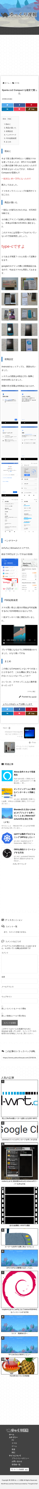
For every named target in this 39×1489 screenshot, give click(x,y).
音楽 (13, 1449)
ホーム (7, 83)
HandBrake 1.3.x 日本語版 (19, 1376)
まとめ (7, 142)
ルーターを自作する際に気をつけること (19, 1247)
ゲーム (14, 1446)
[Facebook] (19, 105)
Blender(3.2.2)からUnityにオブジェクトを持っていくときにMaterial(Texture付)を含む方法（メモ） (19, 815)
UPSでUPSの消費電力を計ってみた (19, 1268)
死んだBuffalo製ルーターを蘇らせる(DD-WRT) (19, 1118)
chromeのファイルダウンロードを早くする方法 (19, 1140)
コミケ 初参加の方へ (19, 1333)
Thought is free (32, 1484)
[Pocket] (19, 109)
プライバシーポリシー (20, 1458)
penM (34, 697)
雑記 (33, 691)
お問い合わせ (17, 1461)
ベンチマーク (10, 135)
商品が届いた (10, 128)
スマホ (16, 83)
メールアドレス (8, 987)
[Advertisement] (19, 55)
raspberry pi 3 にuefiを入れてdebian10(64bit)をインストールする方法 (19, 1310)
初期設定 (8, 131)
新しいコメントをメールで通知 (14, 1009)
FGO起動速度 (10, 138)
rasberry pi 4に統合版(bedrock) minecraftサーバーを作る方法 (19, 1182)
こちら (6, 194)
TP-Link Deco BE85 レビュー (19, 1355)
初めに (7, 124)
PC (13, 1440)
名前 (3, 977)
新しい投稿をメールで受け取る (14, 1016)
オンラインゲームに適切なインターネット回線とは (24, 792)
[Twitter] (7, 105)
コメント (5, 953)
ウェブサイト (7, 997)
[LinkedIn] (7, 109)
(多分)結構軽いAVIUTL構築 (19, 1225)
